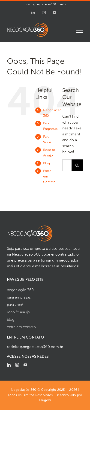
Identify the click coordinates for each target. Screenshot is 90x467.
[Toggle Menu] (79, 31)
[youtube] (25, 365)
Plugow (45, 400)
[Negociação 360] (30, 227)
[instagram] (17, 365)
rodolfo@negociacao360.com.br (45, 4)
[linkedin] (9, 365)
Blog (46, 163)
